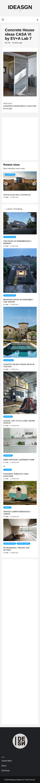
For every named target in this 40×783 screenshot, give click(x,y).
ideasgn (20, 7)
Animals (7, 507)
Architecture (10, 237)
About (4, 766)
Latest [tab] (9, 209)
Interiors (8, 416)
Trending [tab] (17, 209)
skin (9, 42)
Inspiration (10, 174)
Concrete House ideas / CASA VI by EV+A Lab (20, 106)
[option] (20, 186)
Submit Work (7, 761)
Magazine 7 (21, 780)
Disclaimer (6, 770)
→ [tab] (4, 209)
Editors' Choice (23, 543)
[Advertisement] (20, 139)
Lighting (8, 469)
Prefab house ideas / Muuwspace (17, 195)
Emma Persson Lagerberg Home (18, 460)
